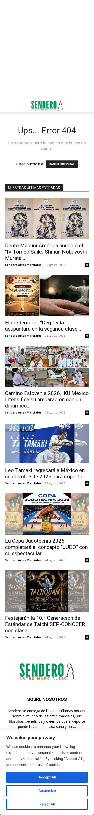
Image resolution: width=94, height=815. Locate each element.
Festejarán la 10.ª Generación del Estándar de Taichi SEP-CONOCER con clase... (45, 624)
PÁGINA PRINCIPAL (61, 164)
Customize (47, 790)
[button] (9, 105)
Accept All (47, 777)
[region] (47, 772)
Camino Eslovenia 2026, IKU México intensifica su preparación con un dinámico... (47, 399)
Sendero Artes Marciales (23, 265)
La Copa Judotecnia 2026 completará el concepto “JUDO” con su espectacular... (46, 547)
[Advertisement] (47, 49)
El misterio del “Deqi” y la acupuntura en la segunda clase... (43, 326)
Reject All (47, 804)
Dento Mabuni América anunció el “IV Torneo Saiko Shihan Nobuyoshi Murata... (46, 252)
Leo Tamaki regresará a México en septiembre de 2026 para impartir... (45, 473)
